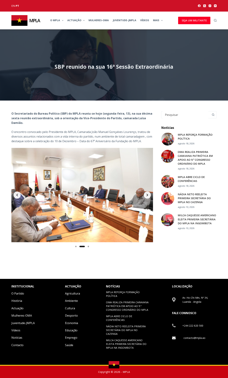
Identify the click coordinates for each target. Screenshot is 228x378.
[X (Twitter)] (204, 5)
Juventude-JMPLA (124, 20)
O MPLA (55, 20)
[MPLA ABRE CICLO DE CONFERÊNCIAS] (167, 181)
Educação (71, 330)
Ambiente (71, 301)
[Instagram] (210, 5)
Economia (71, 323)
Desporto (71, 315)
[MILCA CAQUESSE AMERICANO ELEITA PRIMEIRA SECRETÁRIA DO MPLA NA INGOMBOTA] (167, 219)
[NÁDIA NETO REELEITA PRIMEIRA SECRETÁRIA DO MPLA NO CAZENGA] (167, 198)
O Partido (17, 293)
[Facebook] (199, 5)
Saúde (69, 345)
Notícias (16, 338)
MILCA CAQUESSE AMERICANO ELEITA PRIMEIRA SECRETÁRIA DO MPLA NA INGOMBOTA (197, 219)
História (16, 301)
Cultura (70, 308)
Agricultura (72, 293)
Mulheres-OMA (99, 20)
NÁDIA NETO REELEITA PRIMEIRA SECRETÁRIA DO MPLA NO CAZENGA (194, 198)
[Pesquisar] (215, 20)
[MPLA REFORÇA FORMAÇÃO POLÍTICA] (167, 139)
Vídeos (144, 20)
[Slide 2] (82, 246)
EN (13, 5)
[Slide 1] (76, 246)
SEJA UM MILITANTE (194, 20)
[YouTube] (215, 5)
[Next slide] (147, 195)
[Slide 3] (88, 246)
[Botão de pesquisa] (213, 114)
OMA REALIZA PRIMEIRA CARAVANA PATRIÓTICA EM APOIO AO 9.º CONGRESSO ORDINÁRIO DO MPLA (127, 306)
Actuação (74, 20)
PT (17, 5)
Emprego (71, 338)
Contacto (17, 345)
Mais (156, 20)
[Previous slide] (17, 195)
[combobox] (185, 114)
